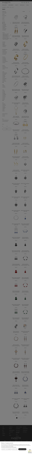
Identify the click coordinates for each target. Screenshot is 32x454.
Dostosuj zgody (15, 449)
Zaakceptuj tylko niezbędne (6, 449)
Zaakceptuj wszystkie (22, 449)
